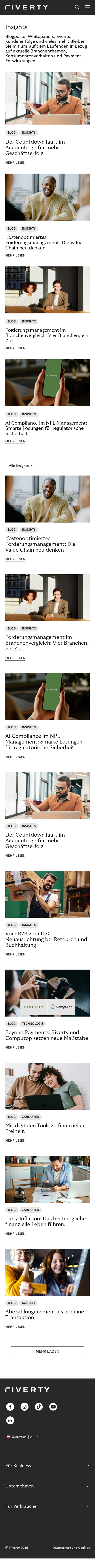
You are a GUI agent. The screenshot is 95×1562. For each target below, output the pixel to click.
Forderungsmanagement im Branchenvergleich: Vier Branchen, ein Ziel (46, 335)
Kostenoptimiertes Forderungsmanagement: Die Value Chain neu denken (43, 242)
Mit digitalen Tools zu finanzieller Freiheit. (45, 1128)
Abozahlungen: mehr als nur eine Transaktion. (44, 1314)
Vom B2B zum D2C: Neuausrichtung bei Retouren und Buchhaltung (46, 939)
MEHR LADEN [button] (47, 1351)
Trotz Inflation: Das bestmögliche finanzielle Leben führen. (45, 1221)
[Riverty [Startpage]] (26, 8)
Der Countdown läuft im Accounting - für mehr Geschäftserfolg (35, 147)
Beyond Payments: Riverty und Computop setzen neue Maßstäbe (46, 1035)
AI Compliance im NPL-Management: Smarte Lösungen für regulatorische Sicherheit (46, 428)
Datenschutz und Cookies (71, 1547)
